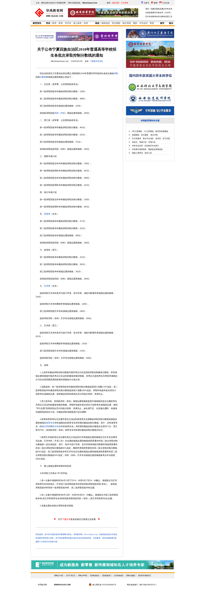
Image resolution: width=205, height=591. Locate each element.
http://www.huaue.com (60, 61)
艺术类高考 (136, 138)
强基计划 (142, 142)
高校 (97, 23)
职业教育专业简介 (152, 146)
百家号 (146, 3)
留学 (162, 23)
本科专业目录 (137, 146)
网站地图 (130, 575)
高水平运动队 (148, 138)
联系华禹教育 (144, 575)
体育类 (158, 138)
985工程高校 (137, 131)
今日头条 (165, 3)
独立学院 (154, 135)
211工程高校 (149, 131)
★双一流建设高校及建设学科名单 (158, 9)
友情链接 (118, 575)
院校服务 (106, 575)
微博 (155, 3)
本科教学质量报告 (139, 149)
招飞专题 (166, 138)
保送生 (134, 142)
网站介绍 (58, 575)
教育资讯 (37, 23)
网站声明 (82, 575)
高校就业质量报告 (155, 149)
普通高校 (135, 135)
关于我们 (70, 575)
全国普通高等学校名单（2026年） (158, 13)
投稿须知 (94, 575)
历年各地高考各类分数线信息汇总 (158, 16)
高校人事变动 (137, 153)
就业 (171, 23)
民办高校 (144, 135)
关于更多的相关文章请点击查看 (77, 519)
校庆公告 (148, 153)
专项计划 (151, 142)
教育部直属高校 (161, 131)
